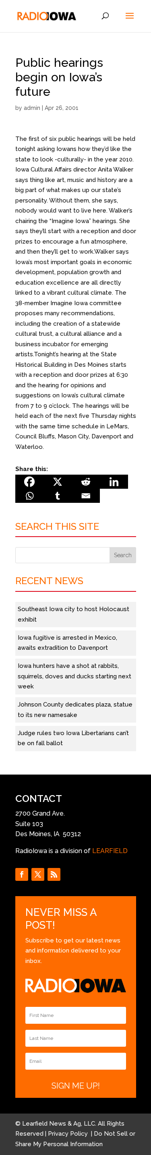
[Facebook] (29, 482)
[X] (57, 482)
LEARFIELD (110, 851)
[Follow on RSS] (54, 874)
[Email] (86, 496)
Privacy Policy (68, 1133)
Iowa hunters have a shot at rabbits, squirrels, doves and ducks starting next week (74, 676)
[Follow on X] (37, 874)
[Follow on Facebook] (21, 874)
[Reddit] (86, 482)
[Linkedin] (114, 482)
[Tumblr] (57, 496)
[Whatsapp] (29, 496)
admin (32, 108)
